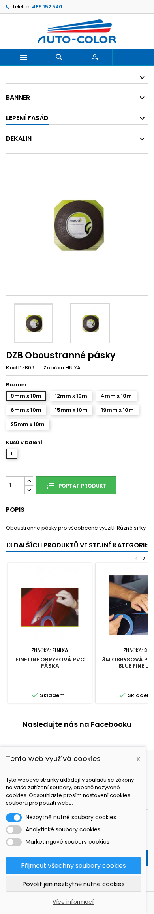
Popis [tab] (15, 509)
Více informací (73, 902)
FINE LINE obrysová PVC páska (50, 663)
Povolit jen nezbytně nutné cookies (74, 884)
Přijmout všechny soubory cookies (73, 865)
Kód (11, 367)
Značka (53, 367)
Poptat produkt (82, 486)
